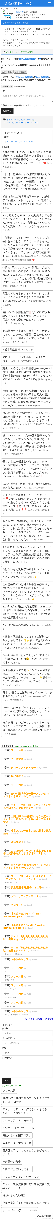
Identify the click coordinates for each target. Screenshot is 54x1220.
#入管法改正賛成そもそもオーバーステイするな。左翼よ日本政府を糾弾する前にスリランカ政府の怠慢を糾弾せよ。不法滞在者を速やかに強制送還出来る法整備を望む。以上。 (26, 554)
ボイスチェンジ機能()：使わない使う (27, 60)
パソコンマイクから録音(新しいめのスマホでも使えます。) (25, 66)
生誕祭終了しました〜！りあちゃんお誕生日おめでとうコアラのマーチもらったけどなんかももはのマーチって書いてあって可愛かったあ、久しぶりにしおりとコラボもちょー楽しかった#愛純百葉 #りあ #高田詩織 (26, 248)
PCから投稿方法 (42, 77)
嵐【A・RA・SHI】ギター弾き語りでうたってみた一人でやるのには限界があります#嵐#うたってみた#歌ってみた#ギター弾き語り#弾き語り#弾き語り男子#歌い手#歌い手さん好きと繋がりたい (26, 444)
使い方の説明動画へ (28, 58)
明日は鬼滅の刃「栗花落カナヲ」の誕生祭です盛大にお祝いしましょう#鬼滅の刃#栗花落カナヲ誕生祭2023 (26, 202)
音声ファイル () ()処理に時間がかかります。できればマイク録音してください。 (26, 80)
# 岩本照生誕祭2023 (17, 349)
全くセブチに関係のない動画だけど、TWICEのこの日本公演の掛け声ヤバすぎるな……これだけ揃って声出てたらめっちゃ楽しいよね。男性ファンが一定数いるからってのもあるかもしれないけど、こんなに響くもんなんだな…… (27, 530)
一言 (3, 91)
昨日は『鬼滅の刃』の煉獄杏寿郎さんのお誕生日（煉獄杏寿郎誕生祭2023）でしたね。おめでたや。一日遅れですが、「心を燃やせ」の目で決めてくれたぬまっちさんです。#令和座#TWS (26, 182)
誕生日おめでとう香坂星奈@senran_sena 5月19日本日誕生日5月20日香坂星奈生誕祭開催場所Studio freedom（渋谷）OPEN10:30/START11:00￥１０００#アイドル (27, 376)
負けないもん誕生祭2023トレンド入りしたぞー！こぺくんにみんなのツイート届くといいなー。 (26, 573)
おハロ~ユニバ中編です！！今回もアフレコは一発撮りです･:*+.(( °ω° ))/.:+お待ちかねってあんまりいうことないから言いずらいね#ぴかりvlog (27, 420)
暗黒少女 (20, 12)
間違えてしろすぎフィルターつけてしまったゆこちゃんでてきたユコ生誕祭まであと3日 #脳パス (26, 299)
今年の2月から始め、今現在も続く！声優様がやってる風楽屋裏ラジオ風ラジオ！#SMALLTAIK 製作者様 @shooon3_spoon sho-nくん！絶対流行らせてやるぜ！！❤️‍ (27, 159)
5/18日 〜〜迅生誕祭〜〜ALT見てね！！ (23, 358)
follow (7, 17)
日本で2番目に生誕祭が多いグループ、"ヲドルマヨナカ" (27, 696)
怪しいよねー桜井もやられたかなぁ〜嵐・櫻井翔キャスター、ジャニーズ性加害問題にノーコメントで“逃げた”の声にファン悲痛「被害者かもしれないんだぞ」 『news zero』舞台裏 (27, 469)
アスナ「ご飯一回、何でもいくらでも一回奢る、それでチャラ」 (26, 1111)
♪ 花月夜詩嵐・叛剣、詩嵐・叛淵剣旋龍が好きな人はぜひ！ (27, 485)
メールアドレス (9, 1038)
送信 (6, 1081)
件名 (4, 1048)
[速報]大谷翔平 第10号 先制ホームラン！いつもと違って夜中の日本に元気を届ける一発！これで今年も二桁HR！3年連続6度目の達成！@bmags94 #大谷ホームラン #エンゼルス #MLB (26, 398)
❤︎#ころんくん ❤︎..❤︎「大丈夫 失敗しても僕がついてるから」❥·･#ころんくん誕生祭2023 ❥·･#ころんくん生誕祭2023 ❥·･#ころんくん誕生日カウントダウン (27, 223)
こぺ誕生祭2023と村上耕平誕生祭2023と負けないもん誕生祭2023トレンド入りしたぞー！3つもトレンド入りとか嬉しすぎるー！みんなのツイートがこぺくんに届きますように (26, 592)
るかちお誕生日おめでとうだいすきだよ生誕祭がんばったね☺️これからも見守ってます (26, 658)
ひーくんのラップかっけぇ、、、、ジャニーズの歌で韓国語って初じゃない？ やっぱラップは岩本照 (26, 711)
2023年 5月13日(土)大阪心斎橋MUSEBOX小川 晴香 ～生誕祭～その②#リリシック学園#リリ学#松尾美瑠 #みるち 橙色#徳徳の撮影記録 (26, 612)
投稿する (7, 111)
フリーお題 (9, 1090)
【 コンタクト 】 (9, 1025)
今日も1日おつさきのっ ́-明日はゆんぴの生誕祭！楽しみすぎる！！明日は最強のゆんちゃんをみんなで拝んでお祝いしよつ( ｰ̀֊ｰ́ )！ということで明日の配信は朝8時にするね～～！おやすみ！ (27, 276)
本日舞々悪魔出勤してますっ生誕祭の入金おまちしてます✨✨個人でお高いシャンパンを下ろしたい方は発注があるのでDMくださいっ (26, 642)
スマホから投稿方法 (24, 77)
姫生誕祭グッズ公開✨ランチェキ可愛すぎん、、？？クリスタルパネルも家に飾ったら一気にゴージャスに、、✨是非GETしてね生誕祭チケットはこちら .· (27, 677)
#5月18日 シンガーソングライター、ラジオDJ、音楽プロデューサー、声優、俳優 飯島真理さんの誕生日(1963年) (26, 728)
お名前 (5, 1028)
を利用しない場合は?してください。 (25, 105)
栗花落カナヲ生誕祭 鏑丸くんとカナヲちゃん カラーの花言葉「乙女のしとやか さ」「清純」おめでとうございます (26, 336)
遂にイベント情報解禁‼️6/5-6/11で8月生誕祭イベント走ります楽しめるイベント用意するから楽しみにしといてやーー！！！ (26, 318)
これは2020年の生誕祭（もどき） (26, 626)
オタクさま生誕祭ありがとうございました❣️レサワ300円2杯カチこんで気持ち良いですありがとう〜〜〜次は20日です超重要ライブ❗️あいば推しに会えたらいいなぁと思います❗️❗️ (26, 504)
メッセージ (7, 1057)
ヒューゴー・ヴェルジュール (20, 141)
